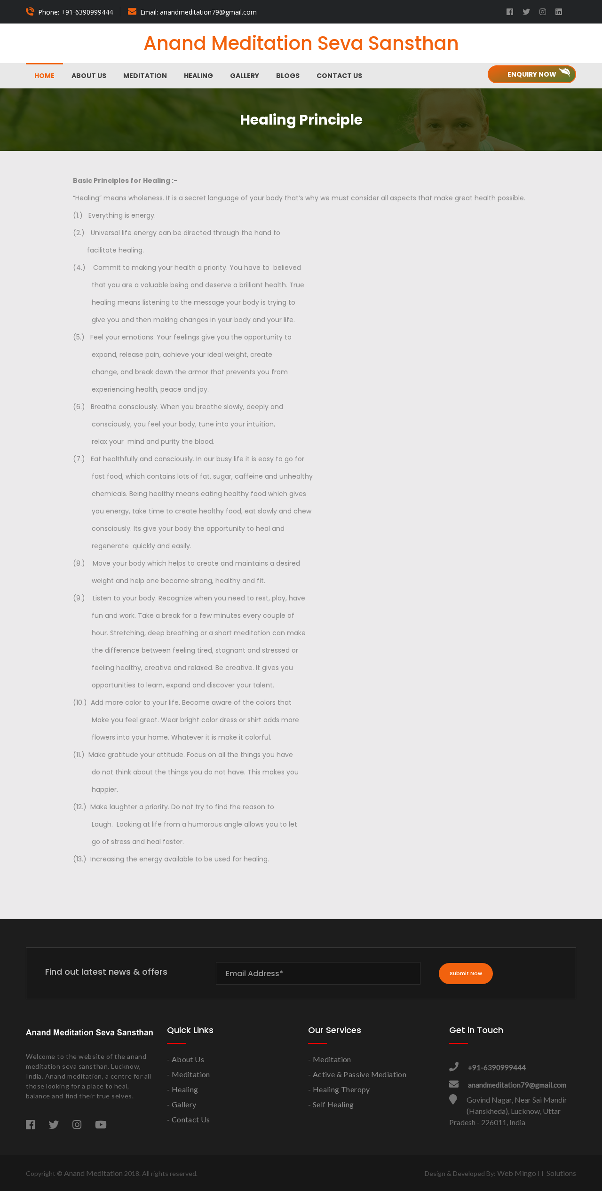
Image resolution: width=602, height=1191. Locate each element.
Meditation (145, 75)
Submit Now (466, 973)
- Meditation (188, 1074)
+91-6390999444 (497, 1067)
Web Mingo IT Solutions (536, 1172)
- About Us (185, 1059)
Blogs (288, 75)
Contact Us (339, 75)
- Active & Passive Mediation (357, 1074)
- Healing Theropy (339, 1089)
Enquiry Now (531, 74)
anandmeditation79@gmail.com (517, 1085)
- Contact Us (188, 1119)
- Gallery (182, 1104)
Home (44, 75)
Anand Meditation (93, 1172)
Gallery (244, 75)
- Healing (182, 1089)
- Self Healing (331, 1104)
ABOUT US (88, 75)
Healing (198, 75)
